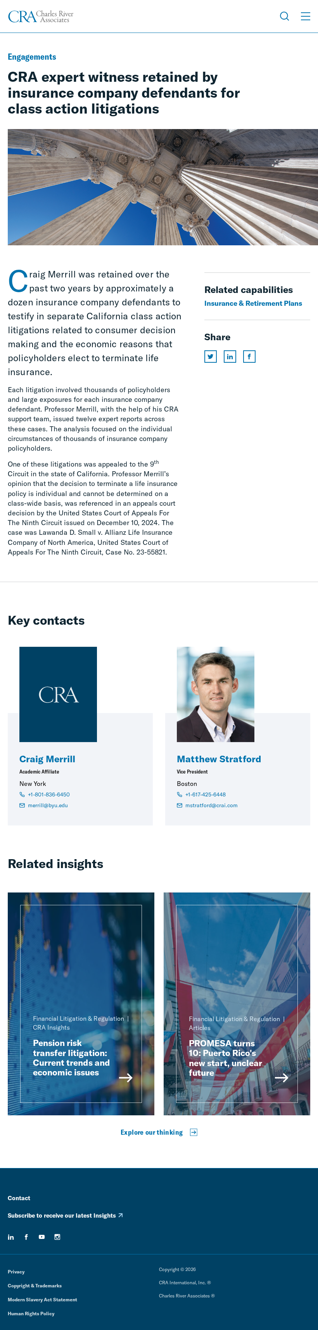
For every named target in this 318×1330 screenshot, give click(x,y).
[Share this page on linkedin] (230, 356)
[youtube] (42, 1237)
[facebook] (26, 1237)
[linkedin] (11, 1237)
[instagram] (57, 1237)
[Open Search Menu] (284, 16)
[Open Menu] (305, 16)
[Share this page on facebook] (249, 356)
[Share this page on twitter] (210, 356)
